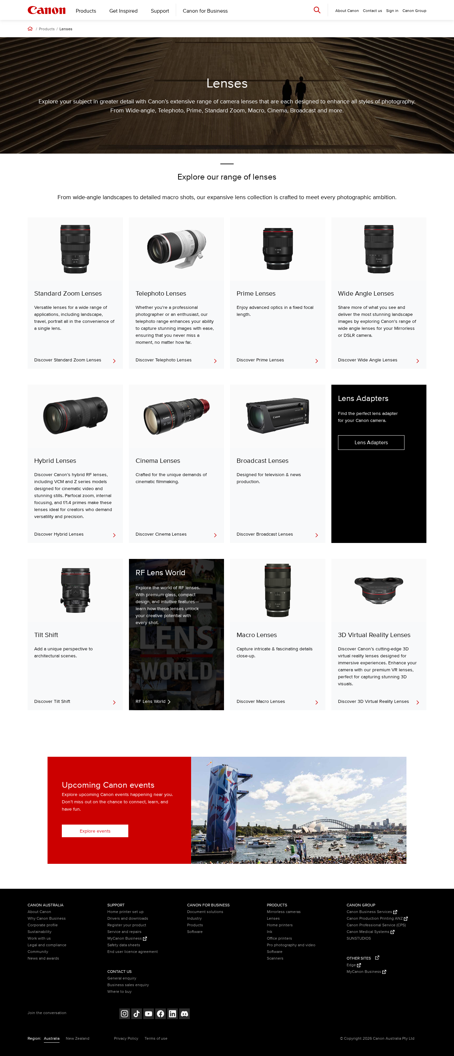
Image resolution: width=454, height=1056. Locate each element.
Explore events (95, 831)
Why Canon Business (47, 918)
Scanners (275, 958)
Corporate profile (43, 925)
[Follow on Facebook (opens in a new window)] (160, 1014)
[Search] (317, 9)
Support (160, 11)
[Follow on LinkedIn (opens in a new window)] (172, 1014)
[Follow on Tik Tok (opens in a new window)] (136, 1014)
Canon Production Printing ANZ (375, 918)
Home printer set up (125, 911)
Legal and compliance (47, 945)
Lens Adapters (371, 442)
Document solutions (205, 911)
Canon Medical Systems (369, 931)
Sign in (392, 10)
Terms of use (156, 1038)
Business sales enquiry (128, 985)
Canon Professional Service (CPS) (376, 925)
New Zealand (77, 1038)
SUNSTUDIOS (359, 938)
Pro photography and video (291, 945)
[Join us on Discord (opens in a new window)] (184, 1014)
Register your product (126, 925)
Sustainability (40, 931)
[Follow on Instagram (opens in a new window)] (124, 1014)
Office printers (279, 938)
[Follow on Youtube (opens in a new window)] (148, 1014)
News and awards (43, 958)
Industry (194, 918)
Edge (352, 965)
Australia (51, 1038)
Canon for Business (205, 11)
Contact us (372, 10)
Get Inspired (123, 11)
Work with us (39, 938)
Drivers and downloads (127, 918)
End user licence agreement (132, 951)
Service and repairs (124, 931)
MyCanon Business (125, 938)
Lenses (65, 29)
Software (195, 931)
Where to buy (119, 991)
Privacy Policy (126, 1038)
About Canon (39, 911)
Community (38, 951)
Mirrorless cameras (284, 911)
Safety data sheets (123, 945)
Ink (269, 931)
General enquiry (121, 978)
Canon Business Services (370, 911)
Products (86, 11)
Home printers (280, 925)
